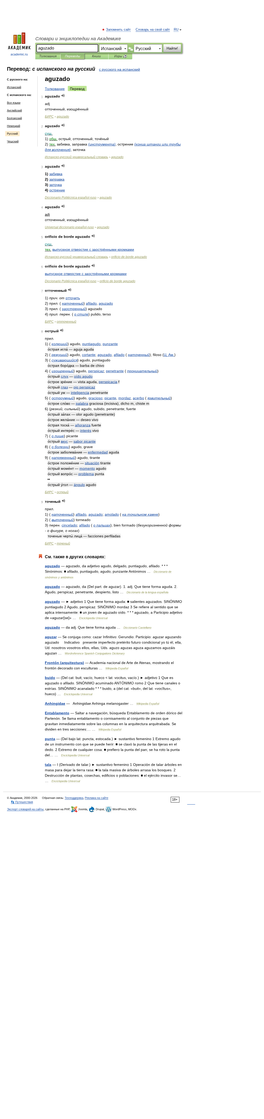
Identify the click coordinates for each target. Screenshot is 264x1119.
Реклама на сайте (96, 797)
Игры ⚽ (120, 56)
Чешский (13, 141)
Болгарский (14, 118)
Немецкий (13, 125)
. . (169, 355)
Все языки (13, 102)
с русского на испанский (119, 69)
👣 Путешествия (22, 802)
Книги (96, 56)
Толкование (55, 89)
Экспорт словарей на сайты (25, 809)
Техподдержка (74, 797)
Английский (14, 110)
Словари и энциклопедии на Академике (78, 38)
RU (176, 29)
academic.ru (19, 54)
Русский (12, 133)
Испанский (14, 87)
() (102, 144)
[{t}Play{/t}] (63, 96)
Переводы (72, 56)
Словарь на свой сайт (153, 29)
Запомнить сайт (118, 29)
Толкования (47, 56)
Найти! (172, 48)
